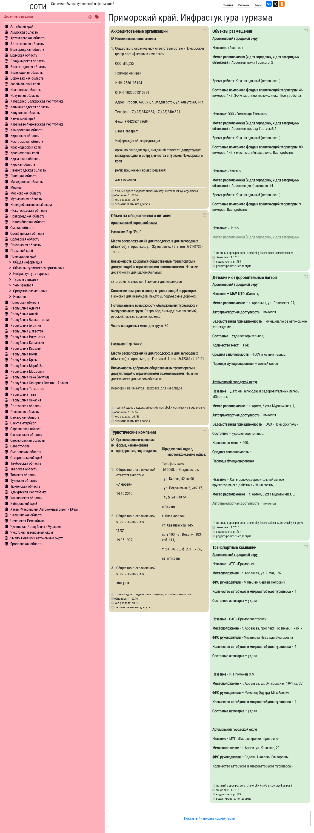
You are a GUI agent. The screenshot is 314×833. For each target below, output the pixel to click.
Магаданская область (26, 182)
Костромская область (26, 141)
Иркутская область (24, 95)
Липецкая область (23, 176)
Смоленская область (26, 452)
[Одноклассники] (282, 4)
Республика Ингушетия (27, 337)
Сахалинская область (26, 434)
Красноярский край (24, 153)
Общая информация (27, 262)
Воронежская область (27, 78)
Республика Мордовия (27, 371)
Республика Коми (23, 354)
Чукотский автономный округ (32, 532)
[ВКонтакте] (269, 4)
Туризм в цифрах (25, 279)
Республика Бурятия (25, 325)
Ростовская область (25, 406)
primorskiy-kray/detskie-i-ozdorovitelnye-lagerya (275, 522)
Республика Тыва (23, 394)
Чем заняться (23, 285)
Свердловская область (27, 440)
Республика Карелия (25, 348)
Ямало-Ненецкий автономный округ (36, 538)
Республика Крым (23, 360)
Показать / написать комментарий (209, 818)
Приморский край (23, 256)
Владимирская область (27, 61)
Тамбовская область (25, 463)
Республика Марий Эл (26, 366)
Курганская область (25, 159)
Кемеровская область (26, 130)
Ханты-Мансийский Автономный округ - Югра (44, 509)
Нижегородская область (28, 210)
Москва (16, 187)
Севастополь (20, 446)
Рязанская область (24, 411)
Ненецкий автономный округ (31, 205)
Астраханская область (27, 44)
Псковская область (24, 302)
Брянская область (23, 55)
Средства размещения (30, 291)
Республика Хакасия (25, 400)
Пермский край (21, 251)
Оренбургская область (27, 233)
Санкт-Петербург (23, 423)
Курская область (23, 164)
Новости (19, 297)
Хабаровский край (23, 503)
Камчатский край (22, 118)
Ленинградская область (28, 170)
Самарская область (25, 417)
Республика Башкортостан (30, 320)
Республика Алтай (24, 314)
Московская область (26, 193)
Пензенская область (25, 245)
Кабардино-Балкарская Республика (36, 101)
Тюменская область (25, 486)
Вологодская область (26, 72)
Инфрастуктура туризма (31, 274)
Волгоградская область (28, 67)
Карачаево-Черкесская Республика (36, 124)
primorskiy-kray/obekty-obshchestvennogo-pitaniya (175, 407)
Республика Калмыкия (27, 343)
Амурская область (24, 32)
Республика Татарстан (27, 388)
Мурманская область (26, 199)
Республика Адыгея (25, 308)
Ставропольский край (26, 457)
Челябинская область (26, 515)
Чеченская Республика (27, 521)
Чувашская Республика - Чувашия (35, 526)
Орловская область (24, 239)
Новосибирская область (28, 222)
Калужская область (25, 113)
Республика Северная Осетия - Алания (39, 383)
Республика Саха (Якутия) (29, 377)
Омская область (22, 228)
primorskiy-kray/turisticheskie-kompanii (168, 594)
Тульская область (23, 480)
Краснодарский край (25, 147)
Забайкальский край (25, 84)
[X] (275, 4)
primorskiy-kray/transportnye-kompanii (269, 785)
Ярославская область (26, 544)
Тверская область (23, 469)
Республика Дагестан (26, 331)
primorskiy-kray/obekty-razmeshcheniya (270, 253)
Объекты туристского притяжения (38, 268)
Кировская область (24, 136)
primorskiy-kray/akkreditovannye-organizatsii (172, 191)
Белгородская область (27, 49)
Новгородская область (27, 216)
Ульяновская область (26, 498)
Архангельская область (28, 38)
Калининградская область (29, 107)
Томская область (23, 475)
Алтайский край (21, 26)
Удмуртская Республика (28, 492)
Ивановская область (25, 90)
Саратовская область (26, 429)
